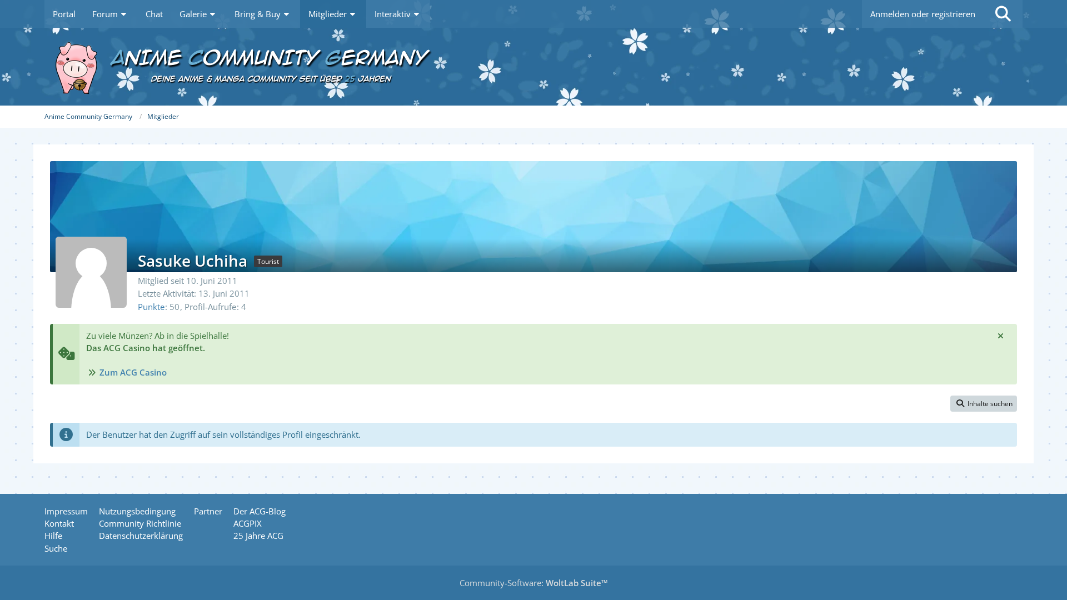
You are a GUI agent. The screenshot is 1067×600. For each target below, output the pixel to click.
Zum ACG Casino (133, 372)
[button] (983, 404)
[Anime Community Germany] (533, 66)
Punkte (151, 306)
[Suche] (1003, 14)
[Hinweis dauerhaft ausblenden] (1000, 335)
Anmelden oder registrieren (922, 13)
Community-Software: (534, 582)
